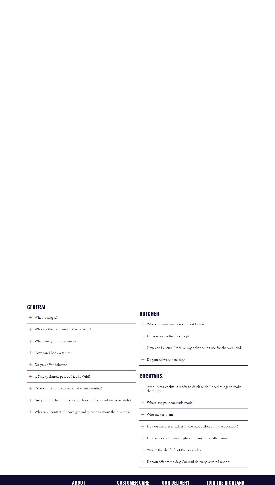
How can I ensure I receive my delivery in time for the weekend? (194, 348)
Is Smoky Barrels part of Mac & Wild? (62, 376)
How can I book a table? (53, 353)
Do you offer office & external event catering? (68, 388)
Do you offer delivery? (51, 365)
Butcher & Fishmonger (139, 8)
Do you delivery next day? (166, 360)
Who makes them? (161, 414)
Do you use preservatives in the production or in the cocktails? (192, 426)
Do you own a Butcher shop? (168, 336)
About (222, 8)
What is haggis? (46, 317)
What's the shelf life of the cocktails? (174, 450)
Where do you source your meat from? (175, 324)
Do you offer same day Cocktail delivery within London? (189, 462)
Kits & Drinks (173, 8)
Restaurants (200, 8)
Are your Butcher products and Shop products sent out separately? (83, 400)
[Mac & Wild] (43, 8)
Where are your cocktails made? (170, 403)
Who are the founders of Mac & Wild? (63, 329)
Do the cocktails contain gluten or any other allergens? (187, 438)
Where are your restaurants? (55, 341)
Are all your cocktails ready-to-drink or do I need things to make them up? (194, 389)
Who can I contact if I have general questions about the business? (82, 412)
